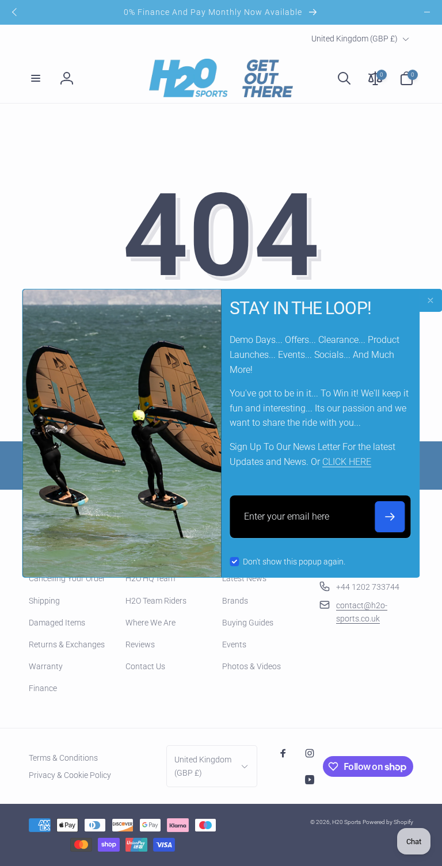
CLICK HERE (346, 461)
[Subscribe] (390, 516)
